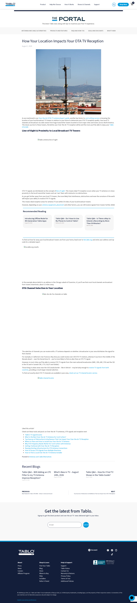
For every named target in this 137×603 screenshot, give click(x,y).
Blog (41, 568)
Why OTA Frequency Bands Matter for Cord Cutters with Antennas (48, 444)
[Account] (89, 550)
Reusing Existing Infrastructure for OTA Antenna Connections (46, 448)
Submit (86, 525)
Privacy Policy (65, 576)
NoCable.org (88, 240)
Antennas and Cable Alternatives (34, 31)
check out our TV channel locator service (83, 373)
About (20, 562)
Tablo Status (65, 568)
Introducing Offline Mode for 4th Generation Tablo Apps (36, 219)
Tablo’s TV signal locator (33, 435)
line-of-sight (60, 191)
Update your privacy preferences (26, 600)
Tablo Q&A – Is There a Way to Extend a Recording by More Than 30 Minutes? (99, 221)
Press (20, 566)
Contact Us (65, 571)
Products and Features (58, 31)
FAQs (41, 576)
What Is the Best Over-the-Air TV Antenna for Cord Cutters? (45, 437)
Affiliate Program (24, 573)
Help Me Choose (55, 4)
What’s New (111, 31)
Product (43, 4)
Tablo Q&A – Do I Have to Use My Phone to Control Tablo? (67, 219)
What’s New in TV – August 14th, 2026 (66, 474)
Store (41, 571)
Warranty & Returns (68, 573)
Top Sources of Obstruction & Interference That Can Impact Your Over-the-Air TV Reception (57, 439)
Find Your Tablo (44, 566)
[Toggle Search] (114, 4)
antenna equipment (49, 205)
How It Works (69, 4)
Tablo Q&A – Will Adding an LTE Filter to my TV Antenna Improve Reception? (36, 475)
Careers (20, 571)
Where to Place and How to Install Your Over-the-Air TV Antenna (47, 441)
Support (97, 4)
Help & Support (66, 562)
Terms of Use (65, 578)
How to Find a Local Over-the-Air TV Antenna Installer (43, 453)
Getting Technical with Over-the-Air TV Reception (42, 446)
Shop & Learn (44, 562)
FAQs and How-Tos (77, 31)
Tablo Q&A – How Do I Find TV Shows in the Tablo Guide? (99, 474)
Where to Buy (44, 573)
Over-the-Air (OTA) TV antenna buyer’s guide (54, 118)
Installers (42, 578)
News (20, 568)
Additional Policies (67, 581)
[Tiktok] (112, 554)
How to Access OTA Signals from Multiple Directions (43, 450)
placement (60, 205)
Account (94, 550)
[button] (132, 4)
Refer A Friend (44, 581)
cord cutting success (92, 118)
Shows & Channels (84, 4)
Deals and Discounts (95, 31)
